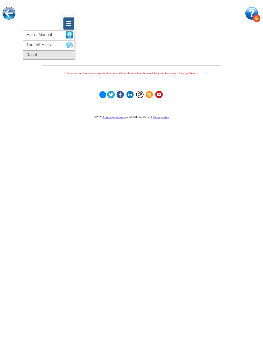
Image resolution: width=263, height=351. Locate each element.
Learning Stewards (114, 117)
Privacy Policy (161, 117)
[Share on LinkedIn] (130, 93)
